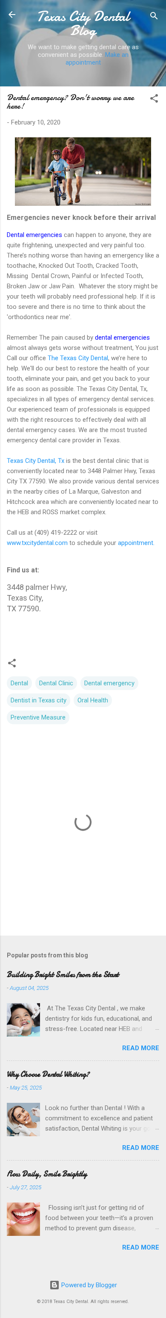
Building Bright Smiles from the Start (63, 974)
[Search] (154, 17)
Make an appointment (97, 58)
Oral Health (92, 700)
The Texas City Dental (77, 358)
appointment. (136, 543)
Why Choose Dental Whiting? (48, 1074)
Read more (140, 1048)
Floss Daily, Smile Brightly (47, 1174)
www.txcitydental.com (38, 543)
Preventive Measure (38, 717)
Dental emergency (109, 683)
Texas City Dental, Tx (35, 461)
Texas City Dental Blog (83, 23)
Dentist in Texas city (38, 700)
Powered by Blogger (88, 1285)
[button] (154, 100)
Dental (19, 683)
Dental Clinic (56, 683)
